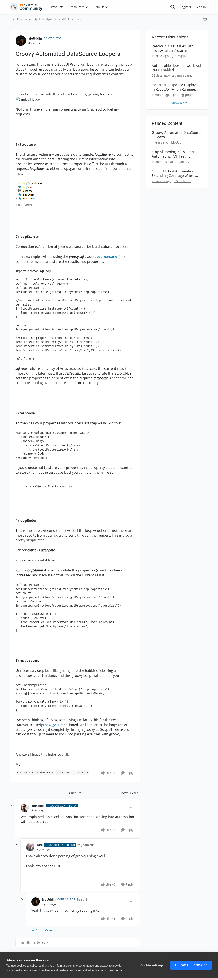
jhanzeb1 (37, 806)
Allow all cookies (191, 965)
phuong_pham (183, 95)
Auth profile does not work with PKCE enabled (177, 67)
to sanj (82, 899)
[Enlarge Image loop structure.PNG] (29, 191)
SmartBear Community (23, 19)
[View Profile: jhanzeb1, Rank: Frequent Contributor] (25, 808)
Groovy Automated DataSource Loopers (177, 134)
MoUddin (35, 38)
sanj (40, 845)
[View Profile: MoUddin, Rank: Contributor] (21, 40)
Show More (44, 930)
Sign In (201, 7)
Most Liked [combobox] (130, 793)
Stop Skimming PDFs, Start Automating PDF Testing (173, 154)
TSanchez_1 (184, 162)
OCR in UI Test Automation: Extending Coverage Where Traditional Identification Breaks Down (173, 173)
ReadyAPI (47, 19)
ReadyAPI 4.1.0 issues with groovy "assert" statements (173, 48)
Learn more (115, 970)
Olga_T (54, 724)
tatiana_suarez (182, 75)
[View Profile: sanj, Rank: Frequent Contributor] (30, 847)
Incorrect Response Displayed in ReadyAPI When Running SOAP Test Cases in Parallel (176, 87)
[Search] (172, 7)
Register (185, 7)
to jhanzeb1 (86, 845)
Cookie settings (152, 965)
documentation (107, 256)
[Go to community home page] (26, 7)
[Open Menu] (205, 19)
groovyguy (179, 56)
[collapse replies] (11, 805)
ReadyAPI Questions (69, 19)
